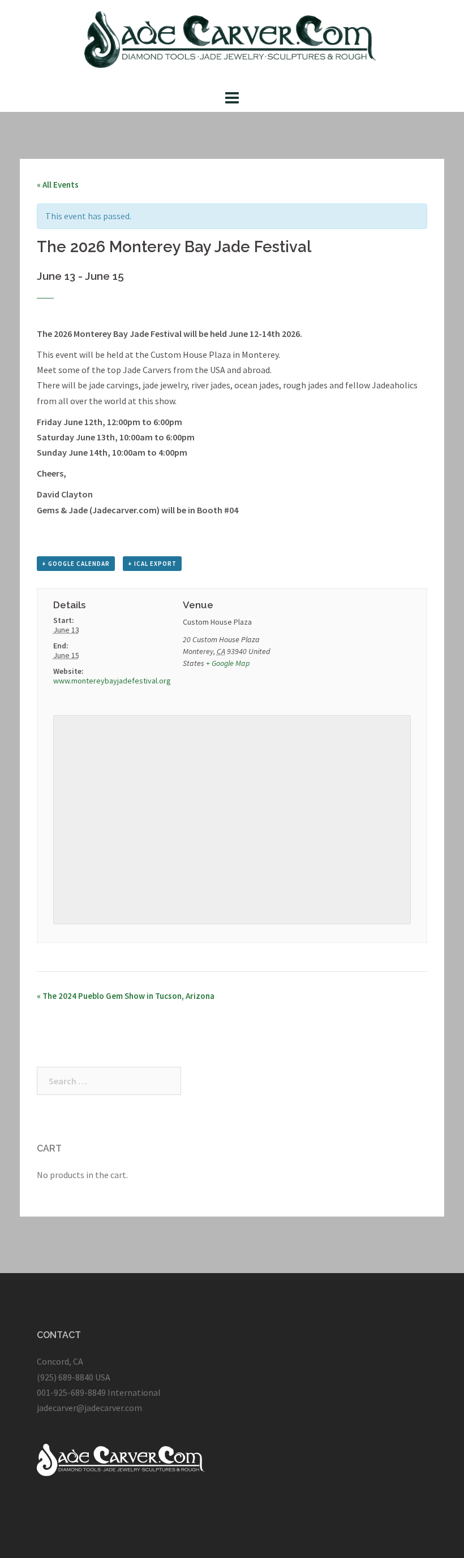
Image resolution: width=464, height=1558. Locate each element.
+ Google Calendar (76, 564)
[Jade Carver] (232, 42)
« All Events (58, 184)
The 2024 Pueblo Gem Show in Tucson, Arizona (125, 995)
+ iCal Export (152, 564)
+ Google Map (228, 663)
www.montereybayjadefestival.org (112, 681)
